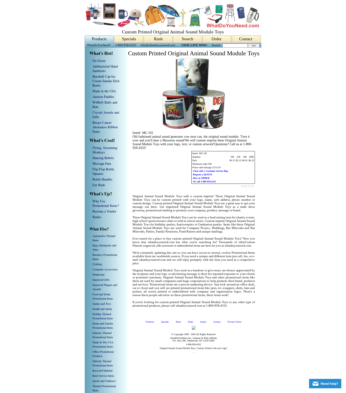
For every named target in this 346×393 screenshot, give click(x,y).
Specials (129, 38)
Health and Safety (102, 309)
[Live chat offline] (325, 383)
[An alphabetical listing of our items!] (172, 26)
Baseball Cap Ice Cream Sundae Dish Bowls (106, 81)
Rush (158, 38)
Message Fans (102, 163)
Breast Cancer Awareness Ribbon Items (105, 127)
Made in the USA (104, 91)
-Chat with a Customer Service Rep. (210, 171)
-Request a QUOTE (202, 174)
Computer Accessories (105, 269)
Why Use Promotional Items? (106, 203)
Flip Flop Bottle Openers (103, 171)
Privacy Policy (234, 322)
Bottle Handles (103, 179)
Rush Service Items (103, 375)
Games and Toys (102, 303)
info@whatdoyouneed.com (158, 45)
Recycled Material (103, 370)
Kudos (97, 217)
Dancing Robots (103, 158)
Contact (245, 38)
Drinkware (99, 274)
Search (187, 38)
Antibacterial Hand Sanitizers (105, 68)
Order (216, 38)
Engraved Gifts (101, 279)
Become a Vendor (104, 211)
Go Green (99, 60)
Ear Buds (99, 185)
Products (99, 38)
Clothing (97, 264)
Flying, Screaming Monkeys (105, 149)
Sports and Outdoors (104, 381)
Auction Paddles (103, 96)
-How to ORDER (200, 178)
